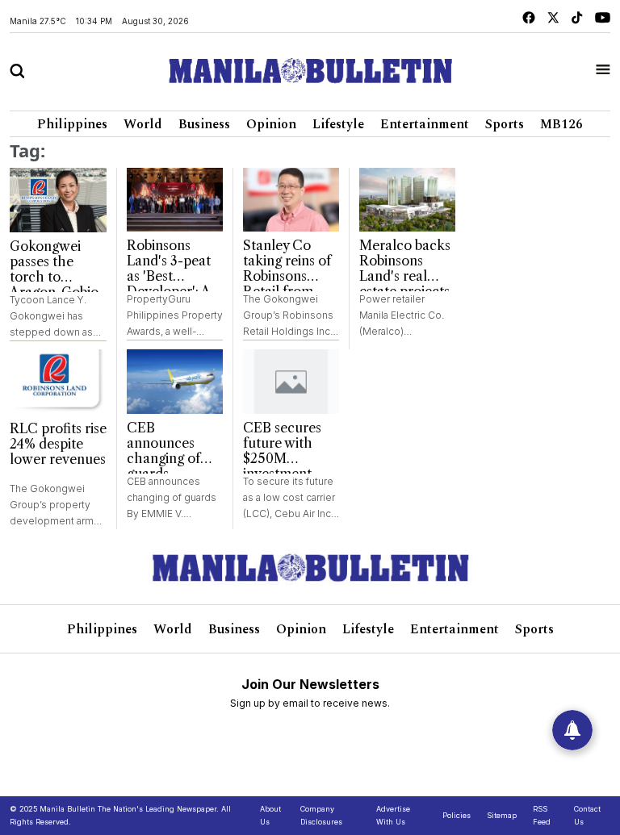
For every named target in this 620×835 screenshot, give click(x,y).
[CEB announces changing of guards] (175, 381)
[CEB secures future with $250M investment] (291, 381)
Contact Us (587, 815)
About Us (270, 815)
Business (204, 124)
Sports (504, 124)
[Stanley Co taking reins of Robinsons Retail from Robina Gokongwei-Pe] (291, 200)
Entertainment (424, 124)
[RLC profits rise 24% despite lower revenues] (58, 381)
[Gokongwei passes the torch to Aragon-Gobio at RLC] (58, 200)
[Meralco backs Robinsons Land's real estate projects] (407, 200)
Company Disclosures (321, 815)
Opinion (271, 124)
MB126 (561, 124)
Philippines (72, 124)
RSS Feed (542, 815)
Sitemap (502, 815)
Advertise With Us (393, 815)
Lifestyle (338, 124)
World (143, 124)
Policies (456, 815)
